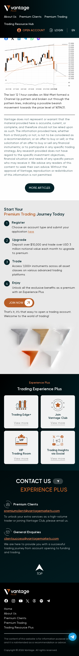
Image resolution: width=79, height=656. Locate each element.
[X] (13, 38)
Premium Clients (30, 16)
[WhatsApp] (32, 38)
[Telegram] (25, 38)
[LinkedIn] (19, 38)
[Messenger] (38, 38)
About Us (10, 16)
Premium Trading (56, 16)
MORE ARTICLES (39, 187)
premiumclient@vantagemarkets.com (32, 511)
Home (8, 608)
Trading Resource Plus (19, 627)
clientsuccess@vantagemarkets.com (31, 538)
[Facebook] (6, 38)
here (31, 231)
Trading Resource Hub (19, 24)
